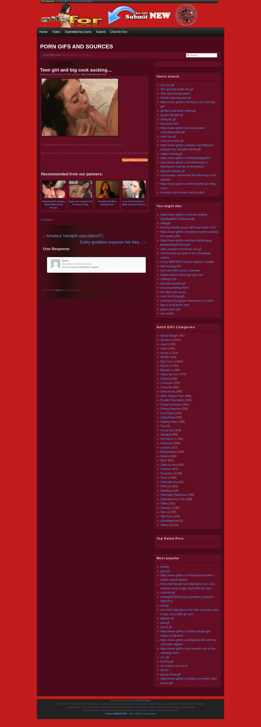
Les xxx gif (167, 84)
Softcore (165, 486)
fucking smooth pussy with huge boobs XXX (188, 227)
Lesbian (165, 447)
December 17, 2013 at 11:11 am (77, 264)
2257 (131, 713)
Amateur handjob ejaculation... (76, 235)
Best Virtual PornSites (83, 1)
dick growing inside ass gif (176, 89)
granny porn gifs (170, 309)
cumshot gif (167, 592)
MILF (163, 460)
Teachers (166, 507)
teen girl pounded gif (172, 283)
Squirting (165, 490)
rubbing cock (168, 279)
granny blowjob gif (171, 114)
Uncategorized (169, 520)
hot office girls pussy (173, 292)
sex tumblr (167, 313)
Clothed (165, 378)
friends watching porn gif (175, 97)
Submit (100, 31)
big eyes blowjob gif (172, 171)
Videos (164, 525)
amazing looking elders (174, 287)
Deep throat (167, 391)
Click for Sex (118, 31)
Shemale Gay (169, 482)
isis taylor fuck (169, 123)
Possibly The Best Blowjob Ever (107, 203)
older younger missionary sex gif (180, 249)
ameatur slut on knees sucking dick (182, 192)
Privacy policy (149, 713)
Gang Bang (167, 417)
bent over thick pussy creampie (180, 270)
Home (43, 31)
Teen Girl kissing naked (175, 93)
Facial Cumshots (171, 404)
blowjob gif (166, 618)
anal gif (164, 622)
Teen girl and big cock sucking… (76, 69)
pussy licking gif (170, 674)
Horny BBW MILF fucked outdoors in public (187, 261)
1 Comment (46, 219)
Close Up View (169, 374)
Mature (164, 456)
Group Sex (167, 430)
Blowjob (165, 370)
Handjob (165, 434)
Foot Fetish (167, 413)
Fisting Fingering (170, 408)
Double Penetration (172, 400)
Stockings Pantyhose (173, 494)
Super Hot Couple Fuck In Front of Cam (80, 203)
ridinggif (165, 223)
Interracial (166, 443)
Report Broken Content (135, 160)
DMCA (138, 713)
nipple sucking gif (171, 153)
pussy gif (166, 626)
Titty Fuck (166, 516)
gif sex (164, 670)
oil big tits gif (168, 119)
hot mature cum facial (173, 665)
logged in (58, 290)
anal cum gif (168, 136)
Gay (163, 425)
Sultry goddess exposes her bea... (111, 242)
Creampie (166, 382)
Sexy (163, 477)
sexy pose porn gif (171, 140)
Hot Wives (166, 438)
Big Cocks (55, 55)
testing (164, 566)
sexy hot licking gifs (172, 296)
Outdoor (165, 469)
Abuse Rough (169, 335)
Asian (164, 348)
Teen (163, 512)
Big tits (164, 365)
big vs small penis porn (174, 304)
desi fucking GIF (170, 266)
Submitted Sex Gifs (172, 499)
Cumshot (166, 387)
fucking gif (166, 661)
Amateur (165, 339)
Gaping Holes (169, 421)
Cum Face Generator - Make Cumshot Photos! (134, 203)
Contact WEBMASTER (116, 713)
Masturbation (168, 451)
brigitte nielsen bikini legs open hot (181, 274)
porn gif (165, 571)
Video (56, 31)
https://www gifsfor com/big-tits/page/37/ (185, 158)
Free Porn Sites (142, 700)
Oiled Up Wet (168, 464)
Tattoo (164, 503)
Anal (163, 344)
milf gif (164, 605)
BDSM (164, 357)
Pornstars (166, 473)
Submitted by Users (78, 31)
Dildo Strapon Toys (172, 395)
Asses (164, 352)
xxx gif (164, 657)
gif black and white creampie (178, 110)
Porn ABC (63, 1)
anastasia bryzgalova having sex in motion (186, 300)
